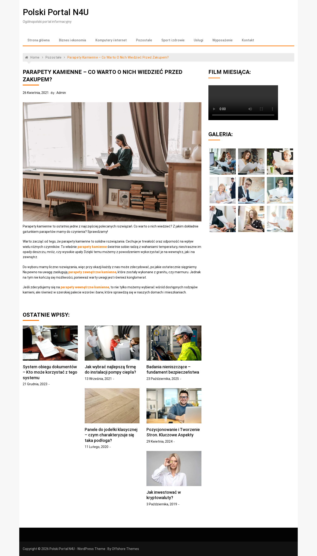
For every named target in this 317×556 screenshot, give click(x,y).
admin (61, 93)
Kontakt (248, 40)
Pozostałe (144, 40)
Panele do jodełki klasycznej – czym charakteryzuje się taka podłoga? (111, 435)
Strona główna (38, 40)
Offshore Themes (125, 549)
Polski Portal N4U (56, 12)
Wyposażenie (222, 40)
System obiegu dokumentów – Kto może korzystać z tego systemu (50, 372)
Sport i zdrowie (172, 40)
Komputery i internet (111, 40)
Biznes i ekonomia (72, 40)
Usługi (198, 40)
